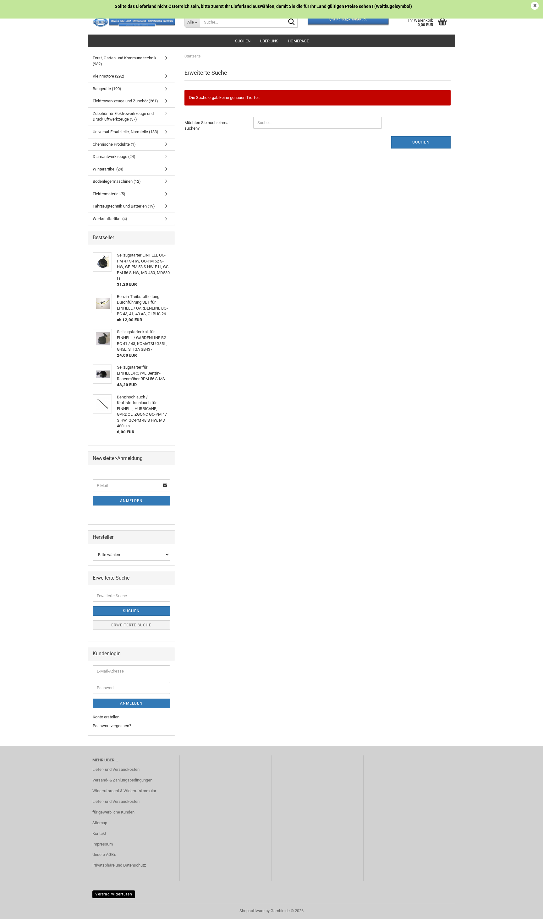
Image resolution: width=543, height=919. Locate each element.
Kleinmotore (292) (108, 76)
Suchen (242, 41)
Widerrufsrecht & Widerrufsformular (124, 790)
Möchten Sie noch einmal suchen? (206, 125)
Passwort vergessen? (112, 725)
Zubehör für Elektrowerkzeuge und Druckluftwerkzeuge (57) (123, 116)
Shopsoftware (252, 910)
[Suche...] (292, 22)
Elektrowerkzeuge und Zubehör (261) (125, 101)
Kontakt (99, 833)
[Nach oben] (525, 909)
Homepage (298, 41)
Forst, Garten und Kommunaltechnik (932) (124, 61)
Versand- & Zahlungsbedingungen (122, 780)
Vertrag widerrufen (113, 894)
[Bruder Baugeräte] (133, 22)
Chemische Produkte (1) (114, 144)
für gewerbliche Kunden (113, 812)
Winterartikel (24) (108, 169)
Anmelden (131, 501)
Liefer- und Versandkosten (116, 769)
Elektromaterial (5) (109, 194)
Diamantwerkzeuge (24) (114, 156)
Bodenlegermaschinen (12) (117, 181)
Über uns (269, 41)
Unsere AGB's (104, 854)
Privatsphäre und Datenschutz (119, 865)
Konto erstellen (106, 717)
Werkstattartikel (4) (110, 218)
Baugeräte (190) (107, 88)
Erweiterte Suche (131, 625)
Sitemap (99, 822)
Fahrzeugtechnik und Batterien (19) (124, 206)
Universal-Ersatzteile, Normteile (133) (125, 131)
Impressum (102, 844)
